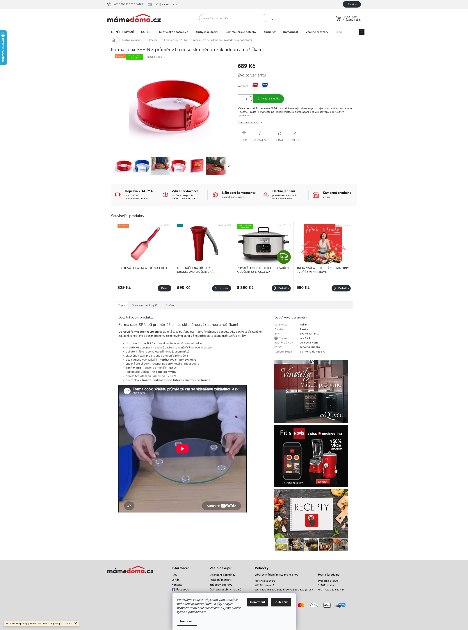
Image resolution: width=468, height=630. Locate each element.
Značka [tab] (170, 305)
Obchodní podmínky (222, 575)
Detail (164, 288)
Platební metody (220, 580)
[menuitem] (122, 32)
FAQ (174, 575)
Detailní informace (248, 122)
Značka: (154, 57)
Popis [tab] (121, 305)
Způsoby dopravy (220, 585)
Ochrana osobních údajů (225, 589)
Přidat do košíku (270, 98)
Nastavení (187, 621)
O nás (175, 580)
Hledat (272, 18)
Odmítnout (257, 602)
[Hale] (314, 5)
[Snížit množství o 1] (251, 101)
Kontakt (177, 585)
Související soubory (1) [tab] (145, 305)
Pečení (304, 324)
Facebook (182, 589)
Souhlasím (281, 602)
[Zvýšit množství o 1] (251, 97)
